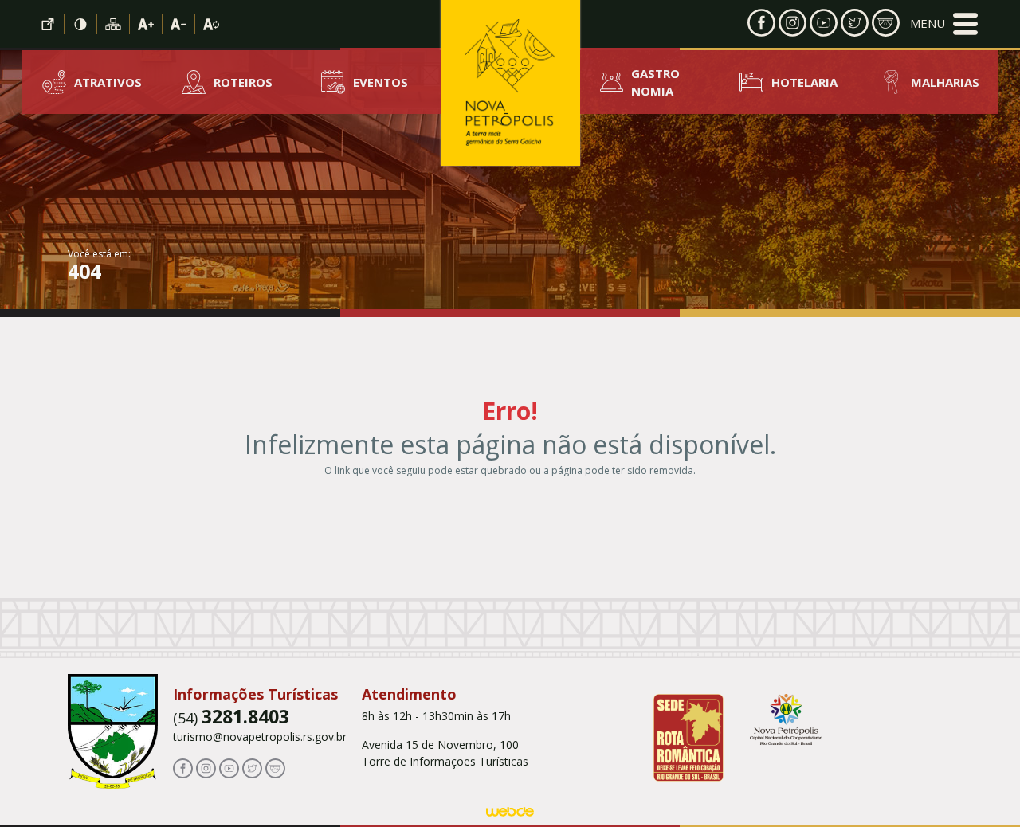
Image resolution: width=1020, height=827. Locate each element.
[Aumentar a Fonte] (146, 24)
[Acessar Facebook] (761, 21)
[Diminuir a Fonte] (179, 24)
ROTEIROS (243, 82)
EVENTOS (380, 82)
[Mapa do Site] (113, 24)
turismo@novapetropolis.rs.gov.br (260, 736)
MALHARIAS (945, 82)
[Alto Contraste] (81, 24)
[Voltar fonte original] (211, 24)
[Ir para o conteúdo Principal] (48, 24)
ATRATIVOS (108, 82)
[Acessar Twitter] (855, 21)
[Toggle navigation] (944, 24)
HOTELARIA (804, 82)
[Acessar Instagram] (792, 21)
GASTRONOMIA (655, 82)
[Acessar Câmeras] (886, 21)
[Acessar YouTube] (824, 21)
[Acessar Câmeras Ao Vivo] (275, 766)
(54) (231, 717)
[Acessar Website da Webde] (510, 814)
